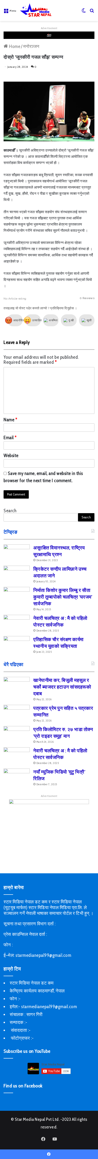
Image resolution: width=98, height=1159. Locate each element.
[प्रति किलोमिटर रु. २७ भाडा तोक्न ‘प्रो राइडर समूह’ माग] (17, 735)
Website (11, 455)
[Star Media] (36, 10)
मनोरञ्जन (31, 46)
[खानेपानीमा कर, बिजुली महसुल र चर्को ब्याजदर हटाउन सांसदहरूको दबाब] (17, 686)
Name (10, 419)
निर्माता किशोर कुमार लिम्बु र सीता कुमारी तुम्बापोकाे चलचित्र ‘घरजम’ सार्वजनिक (62, 596)
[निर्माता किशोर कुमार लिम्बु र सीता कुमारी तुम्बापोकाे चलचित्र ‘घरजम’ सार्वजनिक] (17, 596)
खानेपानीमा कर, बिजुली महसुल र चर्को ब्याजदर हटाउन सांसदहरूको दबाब (62, 686)
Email (10, 437)
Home (14, 46)
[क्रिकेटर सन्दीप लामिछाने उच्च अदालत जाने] (17, 575)
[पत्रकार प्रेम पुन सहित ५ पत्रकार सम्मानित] (17, 714)
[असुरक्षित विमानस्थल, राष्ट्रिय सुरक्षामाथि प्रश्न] (17, 553)
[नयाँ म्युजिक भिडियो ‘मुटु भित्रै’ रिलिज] (17, 777)
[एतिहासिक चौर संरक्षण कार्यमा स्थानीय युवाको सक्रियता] (17, 645)
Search (10, 510)
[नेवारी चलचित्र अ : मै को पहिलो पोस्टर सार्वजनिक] (17, 624)
